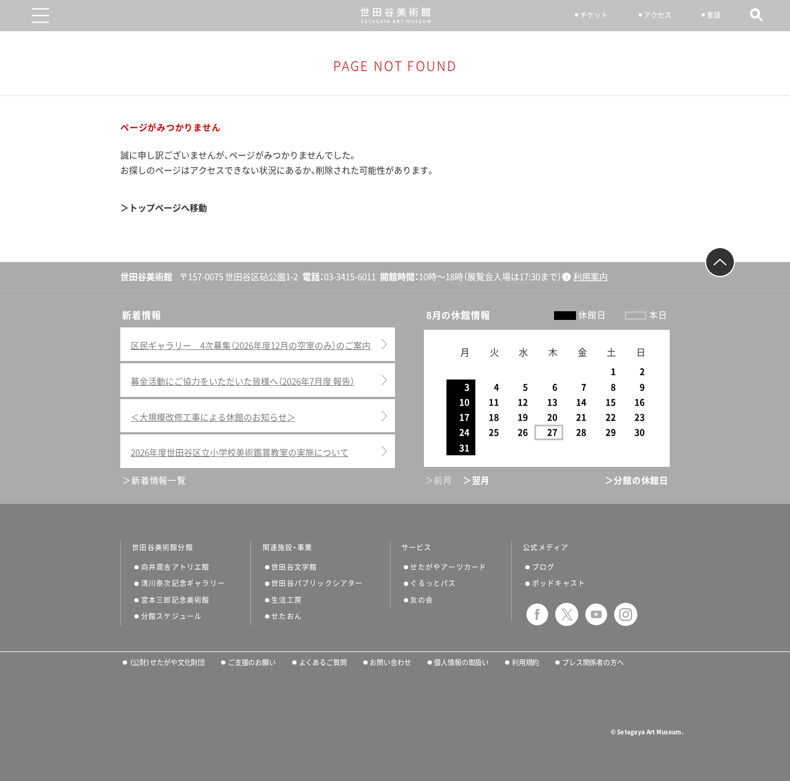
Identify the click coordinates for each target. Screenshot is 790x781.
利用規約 (525, 662)
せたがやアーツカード (448, 566)
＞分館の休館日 (637, 480)
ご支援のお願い (252, 662)
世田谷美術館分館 (162, 547)
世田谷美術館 (395, 15)
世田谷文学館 (294, 566)
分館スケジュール (171, 616)
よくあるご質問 (323, 662)
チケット (594, 15)
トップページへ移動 (168, 208)
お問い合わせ (390, 662)
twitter (566, 614)
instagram (625, 614)
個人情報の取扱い (461, 662)
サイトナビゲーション (40, 15)
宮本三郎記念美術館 (175, 599)
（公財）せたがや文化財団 (167, 662)
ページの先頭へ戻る (720, 262)
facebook (537, 614)
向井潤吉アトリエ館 (175, 566)
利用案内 (590, 276)
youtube (596, 614)
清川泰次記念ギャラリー (183, 583)
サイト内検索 (756, 14)
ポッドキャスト (558, 583)
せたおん (286, 616)
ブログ (543, 566)
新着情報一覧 (158, 480)
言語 (714, 15)
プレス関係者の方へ (593, 662)
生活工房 (286, 599)
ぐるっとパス (433, 583)
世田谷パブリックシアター (317, 583)
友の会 (421, 599)
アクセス (657, 15)
